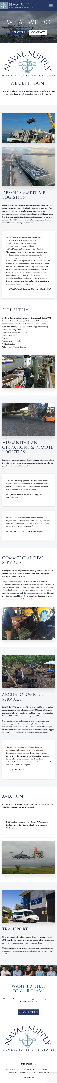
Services (18, 32)
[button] (28, 1012)
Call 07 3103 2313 (28, 1064)
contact (38, 32)
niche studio (29, 1078)
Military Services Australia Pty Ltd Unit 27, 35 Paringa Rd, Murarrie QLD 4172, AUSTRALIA (28, 1071)
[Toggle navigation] (51, 5)
